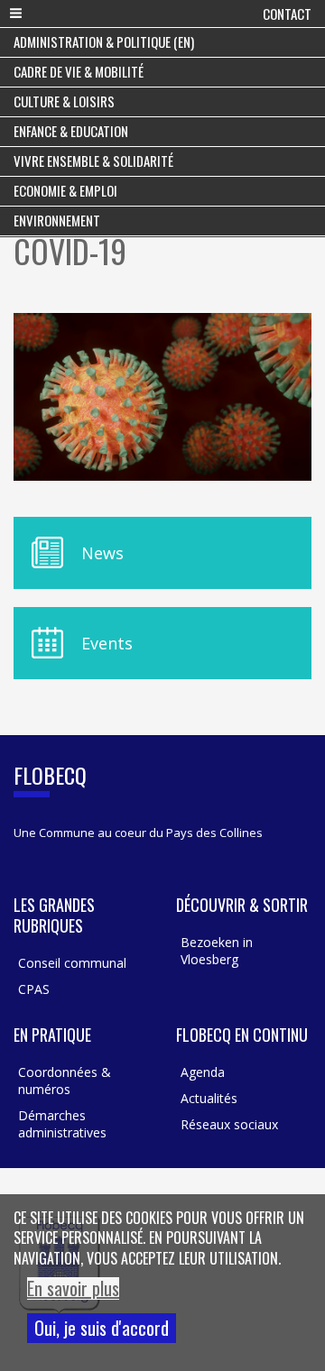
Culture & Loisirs (64, 101)
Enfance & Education (71, 131)
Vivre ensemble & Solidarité (93, 161)
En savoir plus (73, 1288)
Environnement (57, 220)
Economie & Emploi (65, 190)
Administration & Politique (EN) (104, 41)
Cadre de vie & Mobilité (79, 71)
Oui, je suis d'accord (101, 1327)
